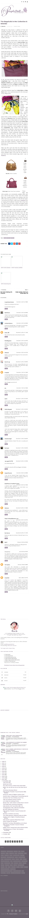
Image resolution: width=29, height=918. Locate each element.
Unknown (7, 352)
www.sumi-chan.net (11, 645)
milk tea (15, 865)
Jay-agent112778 (9, 461)
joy (5, 388)
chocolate (13, 867)
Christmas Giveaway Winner (10, 790)
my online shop (16, 47)
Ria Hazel (7, 448)
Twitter (15, 677)
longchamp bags (20, 553)
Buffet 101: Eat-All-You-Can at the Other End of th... (15, 788)
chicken (24, 859)
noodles (2, 867)
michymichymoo (8, 323)
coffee (2, 855)
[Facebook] (21, 1)
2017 (3, 769)
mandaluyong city (10, 857)
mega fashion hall (17, 871)
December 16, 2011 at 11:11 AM (22, 332)
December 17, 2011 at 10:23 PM (22, 409)
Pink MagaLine (8, 340)
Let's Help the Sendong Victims (11, 801)
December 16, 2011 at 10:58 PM (22, 361)
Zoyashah (7, 577)
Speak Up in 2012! (7, 784)
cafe (19, 851)
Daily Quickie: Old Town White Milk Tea (13, 806)
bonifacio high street (5, 869)
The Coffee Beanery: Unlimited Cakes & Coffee (15, 815)
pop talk (8, 872)
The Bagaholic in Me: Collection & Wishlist (13, 807)
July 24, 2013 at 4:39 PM (23, 551)
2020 (3, 764)
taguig (7, 853)
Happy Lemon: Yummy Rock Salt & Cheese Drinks (15, 827)
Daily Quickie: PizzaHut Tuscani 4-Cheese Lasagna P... (13, 825)
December (6, 781)
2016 (3, 771)
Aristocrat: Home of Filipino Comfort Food (13, 794)
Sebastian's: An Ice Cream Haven (14, 735)
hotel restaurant (7, 859)
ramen (21, 867)
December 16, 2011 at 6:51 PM (22, 352)
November (6, 832)
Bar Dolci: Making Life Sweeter (11, 809)
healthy (17, 867)
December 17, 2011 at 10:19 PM (22, 398)
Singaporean (12, 869)
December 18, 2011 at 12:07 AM (22, 461)
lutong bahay (24, 861)
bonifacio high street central (6, 871)
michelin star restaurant (15, 872)
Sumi (27, 913)
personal (26, 867)
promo (11, 855)
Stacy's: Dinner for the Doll (10, 821)
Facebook (15, 672)
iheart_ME (7, 332)
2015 (3, 773)
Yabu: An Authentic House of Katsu (12, 799)
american (3, 853)
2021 (3, 763)
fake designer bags (14, 569)
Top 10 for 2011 (7, 782)
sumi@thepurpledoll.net (9, 644)
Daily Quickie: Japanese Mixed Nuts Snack (13, 819)
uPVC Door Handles (9, 580)
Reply (6, 308)
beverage (22, 855)
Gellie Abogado (8, 409)
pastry (2, 863)
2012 (3, 778)
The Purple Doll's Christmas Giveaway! (12, 804)
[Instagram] (23, 1)
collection (8, 237)
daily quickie (20, 853)
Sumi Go (7, 361)
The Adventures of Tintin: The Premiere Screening (13, 830)
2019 (3, 766)
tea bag (23, 872)
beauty (13, 859)
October (5, 834)
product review (21, 865)
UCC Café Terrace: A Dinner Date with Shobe (14, 785)
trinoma (24, 863)
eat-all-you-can (16, 855)
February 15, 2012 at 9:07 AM (22, 542)
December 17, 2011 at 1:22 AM (22, 372)
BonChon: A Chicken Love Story (11, 813)
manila (16, 857)
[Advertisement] (15, 250)
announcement (10, 851)
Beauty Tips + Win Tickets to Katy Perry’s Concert (15, 802)
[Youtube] (27, 1)
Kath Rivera (7, 312)
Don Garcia (7, 533)
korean (20, 863)
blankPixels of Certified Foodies (12, 483)
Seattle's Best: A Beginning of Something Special (15, 796)
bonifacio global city (5, 861)
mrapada (7, 372)
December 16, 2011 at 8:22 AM (22, 323)
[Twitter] (25, 1)
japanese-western (17, 861)
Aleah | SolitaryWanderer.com (11, 518)
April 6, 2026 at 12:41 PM (23, 577)
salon (23, 871)
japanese (15, 851)
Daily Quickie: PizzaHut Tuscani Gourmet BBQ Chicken (14, 792)
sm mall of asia (22, 857)
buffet (21, 859)
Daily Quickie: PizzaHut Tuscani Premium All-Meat (14, 811)
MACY (6, 542)
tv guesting (3, 872)
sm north (16, 863)
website (2, 865)
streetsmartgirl (8, 438)
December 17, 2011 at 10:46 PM (22, 438)
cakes (2, 859)
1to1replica (7, 564)
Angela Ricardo (8, 473)
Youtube (15, 680)
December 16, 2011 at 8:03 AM (22, 312)
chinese (17, 859)
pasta (11, 861)
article (16, 853)
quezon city (3, 851)
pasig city (7, 865)
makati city (11, 853)
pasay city (7, 855)
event (25, 853)
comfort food (7, 863)
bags (5, 237)
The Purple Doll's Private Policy (8, 648)
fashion (12, 237)
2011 (3, 779)
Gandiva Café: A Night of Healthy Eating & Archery (13, 817)
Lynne (6, 398)
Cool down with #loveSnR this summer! (16, 742)
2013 (3, 776)
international (3, 857)
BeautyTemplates (13, 913)
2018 (3, 768)
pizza (12, 863)
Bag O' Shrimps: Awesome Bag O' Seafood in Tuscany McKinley (17, 749)
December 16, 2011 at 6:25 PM (22, 340)
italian (9, 867)
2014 (3, 774)
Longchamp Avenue (9, 302)
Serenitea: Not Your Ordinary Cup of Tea (13, 797)
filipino (22, 851)
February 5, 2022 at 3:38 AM (23, 564)
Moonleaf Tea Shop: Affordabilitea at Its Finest (15, 823)
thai (6, 867)
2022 (3, 761)
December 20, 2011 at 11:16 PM (22, 532)
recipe (11, 865)
